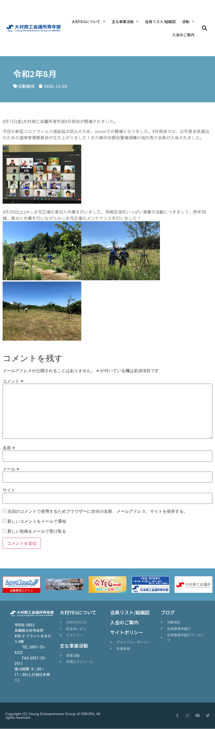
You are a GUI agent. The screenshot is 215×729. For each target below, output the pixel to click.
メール (11, 469)
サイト (9, 490)
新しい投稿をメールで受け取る (36, 531)
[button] (204, 28)
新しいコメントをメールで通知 (36, 521)
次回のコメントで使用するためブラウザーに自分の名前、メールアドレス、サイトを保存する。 (97, 511)
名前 (9, 448)
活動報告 (26, 86)
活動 (185, 21)
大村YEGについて (86, 21)
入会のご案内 (183, 34)
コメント (13, 381)
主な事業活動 (123, 21)
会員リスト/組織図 (160, 21)
